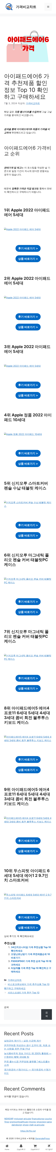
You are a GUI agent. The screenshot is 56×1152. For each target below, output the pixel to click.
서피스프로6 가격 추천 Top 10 (23, 992)
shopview (41, 1122)
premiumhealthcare (19, 1122)
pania (49, 1122)
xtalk (31, 1125)
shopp (26, 1125)
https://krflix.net (28, 1131)
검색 (6, 1007)
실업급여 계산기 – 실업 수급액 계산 (22, 1040)
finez (6, 1122)
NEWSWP (9, 1118)
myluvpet (18, 1118)
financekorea (38, 1118)
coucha (48, 1118)
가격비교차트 (26, 7)
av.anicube (39, 1125)
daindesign (17, 1125)
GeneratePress (42, 1138)
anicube (27, 1118)
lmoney (32, 1122)
